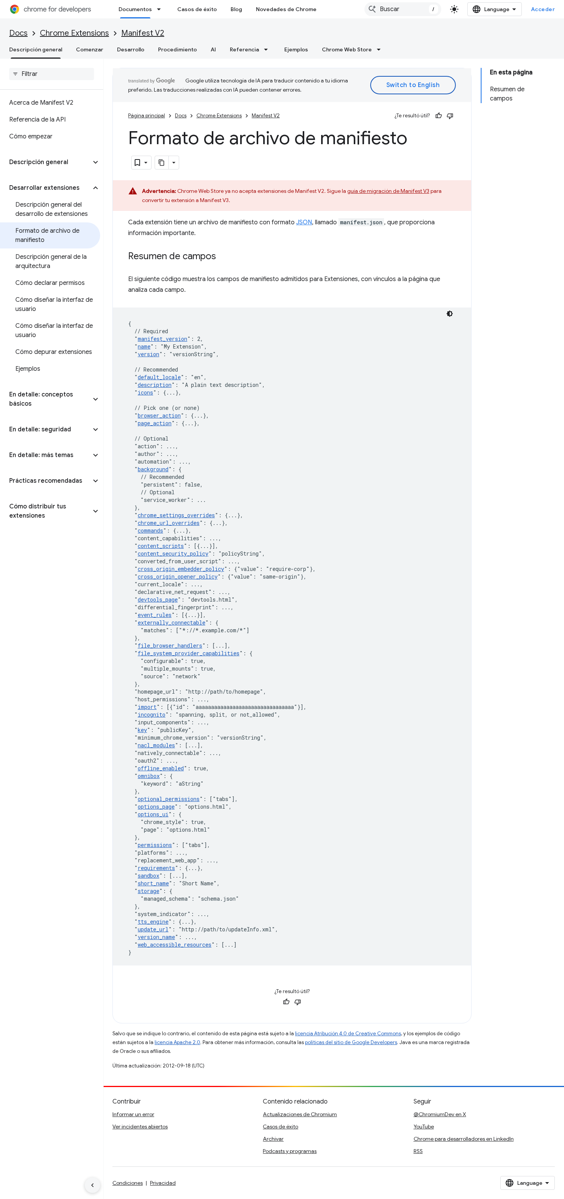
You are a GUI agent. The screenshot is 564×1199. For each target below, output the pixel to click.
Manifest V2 (142, 33)
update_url (153, 929)
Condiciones (127, 1183)
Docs (18, 33)
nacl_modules (156, 745)
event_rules (155, 614)
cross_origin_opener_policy (178, 576)
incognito (151, 714)
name (144, 346)
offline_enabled (161, 768)
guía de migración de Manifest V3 (388, 190)
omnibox (149, 776)
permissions (155, 845)
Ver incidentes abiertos (140, 1126)
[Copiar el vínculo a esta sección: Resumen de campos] (223, 257)
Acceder (543, 9)
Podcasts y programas (290, 1151)
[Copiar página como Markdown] (162, 162)
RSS (418, 1151)
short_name (153, 883)
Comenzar (89, 49)
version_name (156, 937)
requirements (156, 868)
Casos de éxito (197, 9)
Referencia (244, 49)
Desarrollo (130, 49)
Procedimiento (177, 49)
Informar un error (133, 1114)
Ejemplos (296, 49)
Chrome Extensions (74, 33)
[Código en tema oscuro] (450, 314)
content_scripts (161, 545)
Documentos (135, 9)
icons (145, 392)
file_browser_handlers (170, 645)
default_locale (159, 377)
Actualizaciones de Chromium (300, 1114)
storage (148, 891)
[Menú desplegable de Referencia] (268, 49)
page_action (155, 423)
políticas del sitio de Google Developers (351, 1042)
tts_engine (153, 921)
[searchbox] (51, 74)
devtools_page (158, 599)
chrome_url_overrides (169, 522)
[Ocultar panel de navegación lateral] (92, 1185)
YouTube (424, 1126)
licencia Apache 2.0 (177, 1042)
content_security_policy (173, 553)
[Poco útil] (450, 116)
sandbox (148, 875)
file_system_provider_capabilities (188, 653)
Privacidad (163, 1183)
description (155, 384)
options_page (156, 806)
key (142, 730)
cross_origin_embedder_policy (181, 568)
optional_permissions (169, 799)
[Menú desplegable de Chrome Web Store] (381, 49)
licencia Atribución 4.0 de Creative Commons (348, 1033)
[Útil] (438, 116)
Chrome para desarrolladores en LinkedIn (464, 1138)
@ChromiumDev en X (440, 1114)
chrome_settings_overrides (176, 515)
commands (150, 530)
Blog (236, 9)
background (153, 469)
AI (213, 49)
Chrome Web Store (347, 49)
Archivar (273, 1138)
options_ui (153, 814)
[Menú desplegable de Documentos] (161, 9)
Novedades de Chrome (286, 9)
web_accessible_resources (174, 944)
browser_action (159, 415)
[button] (45, 162)
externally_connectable (171, 622)
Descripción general (35, 49)
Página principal (146, 115)
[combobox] (402, 9)
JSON (304, 222)
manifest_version (162, 338)
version (148, 354)
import (147, 707)
